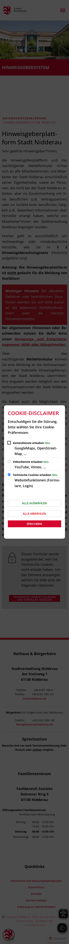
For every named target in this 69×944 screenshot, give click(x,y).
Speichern (34, 524)
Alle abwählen (34, 513)
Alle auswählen (34, 503)
